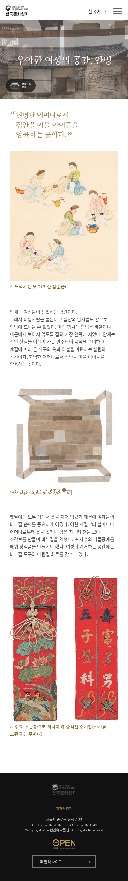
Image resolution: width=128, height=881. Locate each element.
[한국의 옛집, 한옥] (20, 86)
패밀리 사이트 (51, 862)
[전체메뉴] (117, 12)
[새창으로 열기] (64, 844)
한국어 (94, 11)
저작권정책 (64, 808)
